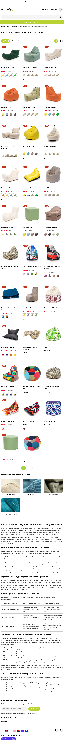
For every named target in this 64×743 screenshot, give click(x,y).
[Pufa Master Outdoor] (10, 54)
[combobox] (32, 17)
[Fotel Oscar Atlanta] (53, 133)
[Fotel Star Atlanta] (53, 174)
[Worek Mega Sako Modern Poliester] (53, 253)
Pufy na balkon (9, 687)
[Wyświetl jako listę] (61, 41)
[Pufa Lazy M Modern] (10, 408)
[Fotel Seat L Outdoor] (32, 294)
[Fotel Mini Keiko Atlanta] (32, 54)
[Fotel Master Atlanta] (53, 54)
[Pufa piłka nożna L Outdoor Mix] (32, 442)
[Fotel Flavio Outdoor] (10, 174)
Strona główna (5, 26)
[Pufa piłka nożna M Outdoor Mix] (32, 373)
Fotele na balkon (10, 691)
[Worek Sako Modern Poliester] (32, 253)
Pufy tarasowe (9, 683)
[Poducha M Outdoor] (10, 333)
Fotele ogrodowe (10, 689)
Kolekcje (15, 26)
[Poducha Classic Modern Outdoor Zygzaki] (32, 333)
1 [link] (23, 468)
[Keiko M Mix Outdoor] (10, 373)
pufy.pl (8, 735)
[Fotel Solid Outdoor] (53, 93)
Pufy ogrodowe (9, 685)
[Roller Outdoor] (10, 442)
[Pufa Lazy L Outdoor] (32, 174)
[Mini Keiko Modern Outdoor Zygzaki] (10, 253)
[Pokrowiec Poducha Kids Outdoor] (10, 294)
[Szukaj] (60, 17)
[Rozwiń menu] (2, 10)
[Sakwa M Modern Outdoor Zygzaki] (53, 373)
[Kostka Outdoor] (32, 213)
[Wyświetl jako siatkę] (56, 41)
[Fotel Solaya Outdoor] (53, 213)
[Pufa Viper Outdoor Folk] (53, 294)
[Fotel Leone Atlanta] (32, 93)
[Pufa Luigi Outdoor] (10, 93)
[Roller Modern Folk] (53, 408)
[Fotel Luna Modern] (32, 408)
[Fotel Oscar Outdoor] (32, 133)
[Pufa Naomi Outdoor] (10, 213)
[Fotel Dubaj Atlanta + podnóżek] (10, 133)
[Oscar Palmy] (53, 333)
